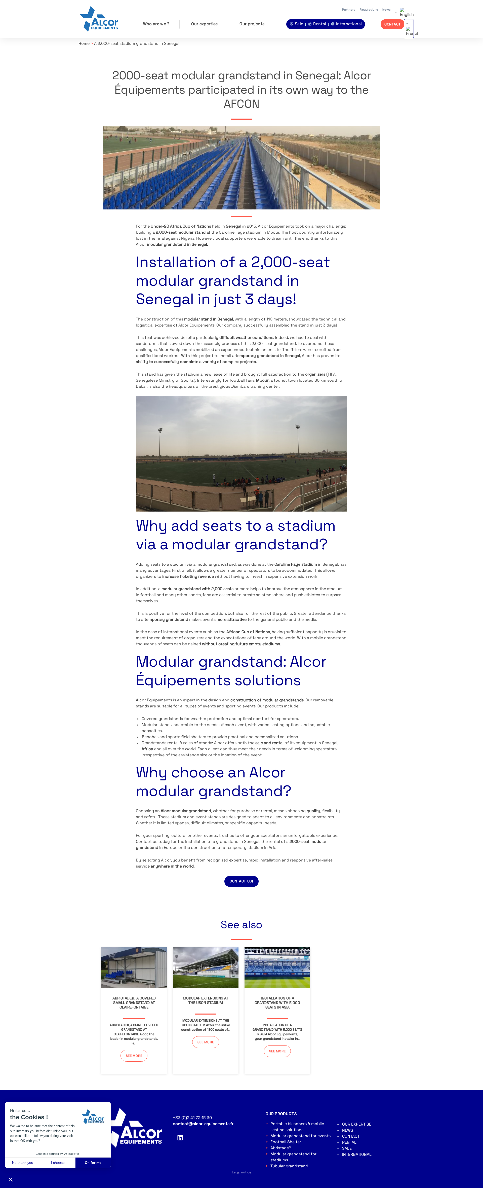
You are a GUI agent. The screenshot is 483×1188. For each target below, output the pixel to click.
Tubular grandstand (289, 1166)
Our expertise (204, 24)
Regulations (369, 9)
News (386, 9)
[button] (407, 13)
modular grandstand (216, 565)
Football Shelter (285, 1142)
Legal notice (241, 1172)
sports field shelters (187, 737)
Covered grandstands (162, 719)
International (357, 1155)
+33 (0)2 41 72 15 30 (192, 1118)
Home (84, 44)
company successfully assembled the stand (266, 325)
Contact (350, 1137)
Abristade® (280, 1148)
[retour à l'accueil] (99, 19)
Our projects (251, 24)
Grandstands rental (160, 743)
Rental (349, 1143)
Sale (347, 1149)
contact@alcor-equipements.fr (203, 1124)
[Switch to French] (413, 32)
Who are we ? (156, 24)
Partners (348, 9)
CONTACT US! (241, 881)
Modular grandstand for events (300, 1136)
